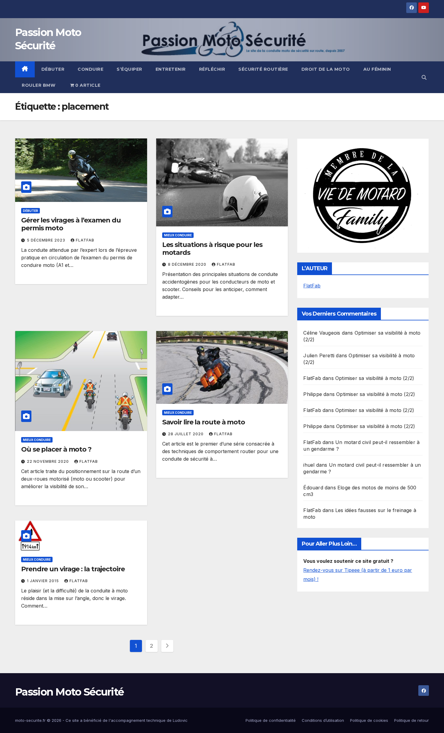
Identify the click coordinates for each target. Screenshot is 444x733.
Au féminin (377, 69)
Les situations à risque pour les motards (212, 249)
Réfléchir (212, 69)
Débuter (53, 69)
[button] (424, 77)
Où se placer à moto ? (56, 449)
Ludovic (180, 720)
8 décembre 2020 (188, 264)
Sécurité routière (263, 69)
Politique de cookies (369, 720)
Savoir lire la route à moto (203, 422)
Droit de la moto (325, 69)
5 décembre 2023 (46, 240)
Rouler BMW (38, 85)
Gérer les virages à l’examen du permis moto (71, 224)
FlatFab (85, 240)
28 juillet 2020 (186, 434)
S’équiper (129, 69)
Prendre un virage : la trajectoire (73, 569)
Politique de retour (411, 720)
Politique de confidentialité (271, 720)
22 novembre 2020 (48, 461)
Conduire (90, 69)
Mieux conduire (178, 235)
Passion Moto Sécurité (69, 692)
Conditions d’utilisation (323, 720)
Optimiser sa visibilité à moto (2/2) (374, 378)
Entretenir (171, 69)
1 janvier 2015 (43, 581)
